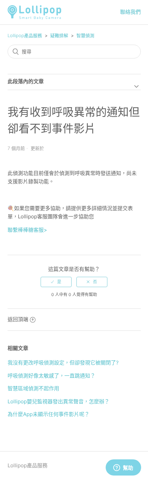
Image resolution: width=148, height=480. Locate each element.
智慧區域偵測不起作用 (33, 388)
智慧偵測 (85, 35)
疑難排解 (59, 35)
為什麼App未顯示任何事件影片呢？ (48, 414)
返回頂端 (18, 319)
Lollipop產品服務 (25, 35)
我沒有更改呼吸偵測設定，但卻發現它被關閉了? (63, 362)
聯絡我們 (130, 12)
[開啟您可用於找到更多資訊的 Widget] (123, 468)
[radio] (56, 282)
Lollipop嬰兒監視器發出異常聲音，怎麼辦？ (58, 401)
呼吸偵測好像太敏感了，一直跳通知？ (51, 375)
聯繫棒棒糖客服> (27, 230)
